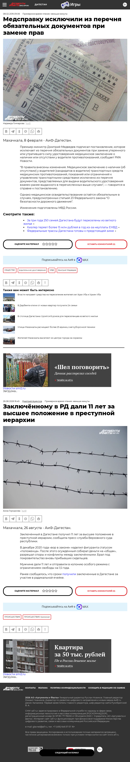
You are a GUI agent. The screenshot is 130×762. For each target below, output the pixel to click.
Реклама (43, 688)
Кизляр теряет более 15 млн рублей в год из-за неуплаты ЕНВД (72, 227)
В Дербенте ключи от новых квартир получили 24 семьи (47, 305)
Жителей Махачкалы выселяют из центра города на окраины (50, 338)
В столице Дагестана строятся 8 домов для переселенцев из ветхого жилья (58, 316)
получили (69, 574)
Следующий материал (67, 753)
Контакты (30, 688)
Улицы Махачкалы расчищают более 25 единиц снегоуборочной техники (56, 327)
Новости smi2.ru (14, 388)
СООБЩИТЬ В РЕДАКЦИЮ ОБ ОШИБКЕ (106, 688)
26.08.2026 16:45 (11, 401)
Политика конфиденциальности (67, 688)
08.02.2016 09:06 (11, 14)
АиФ (28, 123)
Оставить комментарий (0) (101, 244)
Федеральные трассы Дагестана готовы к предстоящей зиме (70, 230)
